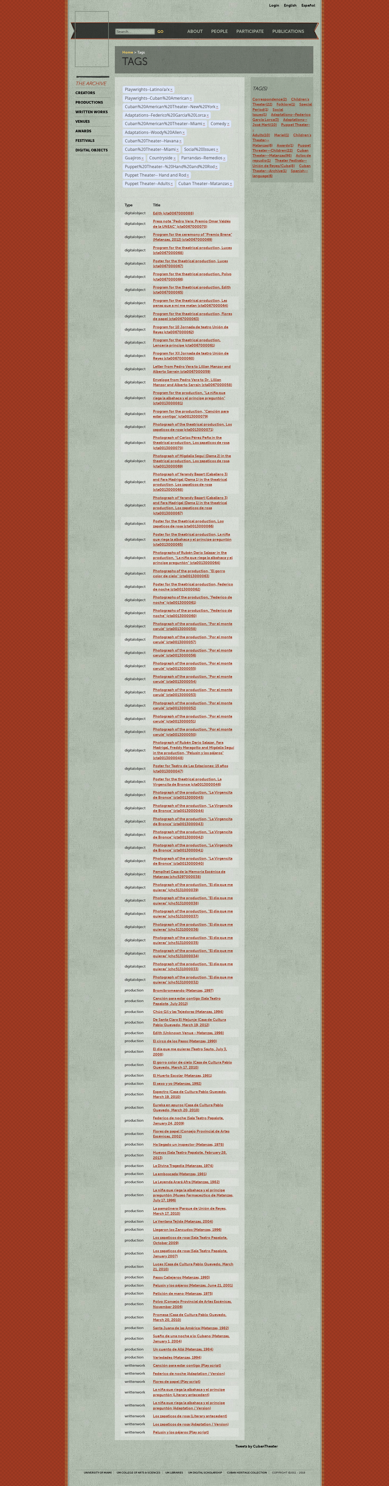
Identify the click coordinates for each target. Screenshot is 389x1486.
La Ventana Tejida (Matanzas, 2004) (183, 1221)
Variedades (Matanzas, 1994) (177, 1357)
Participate (250, 31)
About (195, 31)
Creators (85, 93)
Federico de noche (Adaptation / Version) (189, 1373)
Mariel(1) (281, 135)
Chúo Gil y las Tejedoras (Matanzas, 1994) (188, 1011)
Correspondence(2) (269, 99)
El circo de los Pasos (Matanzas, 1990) (185, 1041)
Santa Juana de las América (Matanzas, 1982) (191, 1328)
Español (308, 5)
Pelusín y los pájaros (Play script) (181, 1432)
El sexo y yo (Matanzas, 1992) (177, 1083)
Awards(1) (285, 145)
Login (274, 5)
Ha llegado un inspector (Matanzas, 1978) (188, 1144)
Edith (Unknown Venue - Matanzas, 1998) (188, 1033)
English (290, 5)
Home (127, 52)
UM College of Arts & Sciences (138, 1472)
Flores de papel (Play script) (176, 1381)
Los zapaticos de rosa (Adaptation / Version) (191, 1424)
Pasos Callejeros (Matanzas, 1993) (181, 1277)
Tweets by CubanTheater (256, 1446)
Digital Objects (91, 150)
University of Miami (98, 1472)
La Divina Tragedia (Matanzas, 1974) (183, 1166)
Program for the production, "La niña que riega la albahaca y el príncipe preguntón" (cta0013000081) (189, 398)
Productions (89, 102)
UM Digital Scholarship (205, 1472)
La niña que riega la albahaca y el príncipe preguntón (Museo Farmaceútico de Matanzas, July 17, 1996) (193, 1195)
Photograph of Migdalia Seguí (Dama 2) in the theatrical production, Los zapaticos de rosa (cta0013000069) (192, 461)
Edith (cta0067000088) (173, 213)
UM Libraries (174, 1472)
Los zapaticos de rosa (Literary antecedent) (190, 1416)
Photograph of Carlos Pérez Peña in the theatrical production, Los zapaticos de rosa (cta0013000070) (191, 442)
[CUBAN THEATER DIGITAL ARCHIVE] (87, 17)
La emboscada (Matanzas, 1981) (180, 1174)
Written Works (91, 112)
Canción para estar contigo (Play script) (187, 1365)
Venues (82, 121)
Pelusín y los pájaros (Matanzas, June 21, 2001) (193, 1285)
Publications (288, 31)
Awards (83, 131)
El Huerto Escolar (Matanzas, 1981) (182, 1075)
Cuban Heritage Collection (247, 1472)
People (219, 31)
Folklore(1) (286, 104)
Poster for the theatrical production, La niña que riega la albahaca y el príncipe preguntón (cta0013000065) (192, 539)
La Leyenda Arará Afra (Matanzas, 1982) (186, 1182)
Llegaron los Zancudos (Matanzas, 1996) (187, 1229)
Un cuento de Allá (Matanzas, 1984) (183, 1349)
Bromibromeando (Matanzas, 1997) (183, 990)
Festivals (84, 140)
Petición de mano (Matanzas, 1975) (183, 1293)
